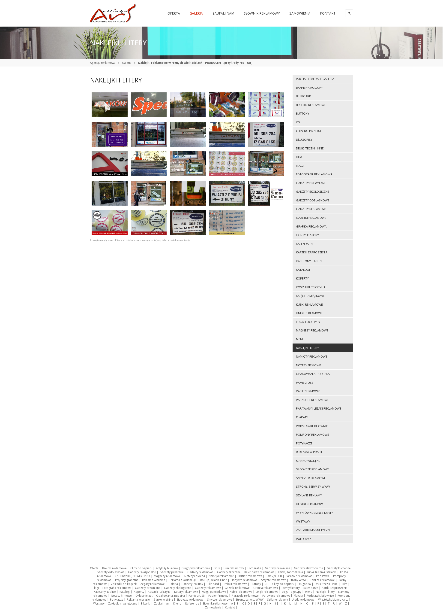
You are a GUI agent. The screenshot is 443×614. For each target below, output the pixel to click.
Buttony (256, 584)
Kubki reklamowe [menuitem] (309, 304)
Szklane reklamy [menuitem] (309, 495)
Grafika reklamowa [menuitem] (311, 226)
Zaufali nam (162, 603)
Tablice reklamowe (322, 580)
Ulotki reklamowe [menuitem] (310, 504)
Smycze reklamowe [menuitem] (311, 478)
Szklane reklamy (277, 600)
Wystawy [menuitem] (303, 521)
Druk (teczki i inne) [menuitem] (310, 148)
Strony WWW (298, 580)
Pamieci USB (197, 596)
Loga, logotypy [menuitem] (308, 322)
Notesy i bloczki (194, 576)
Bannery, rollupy (192, 584)
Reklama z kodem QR (183, 580)
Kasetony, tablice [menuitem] (309, 261)
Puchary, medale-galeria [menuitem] (315, 79)
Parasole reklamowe (299, 576)
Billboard (213, 584)
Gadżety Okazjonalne (142, 572)
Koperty (139, 592)
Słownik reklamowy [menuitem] (262, 13)
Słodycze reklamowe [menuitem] (312, 469)
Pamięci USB (274, 576)
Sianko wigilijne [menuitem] (308, 461)
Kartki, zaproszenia (290, 572)
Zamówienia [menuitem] (299, 13)
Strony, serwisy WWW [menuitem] (313, 486)
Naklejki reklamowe (221, 576)
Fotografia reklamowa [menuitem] (314, 174)
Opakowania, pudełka (170, 596)
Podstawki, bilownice (320, 596)
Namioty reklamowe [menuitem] (311, 356)
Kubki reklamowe (241, 592)
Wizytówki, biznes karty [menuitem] (314, 513)
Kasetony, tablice (105, 592)
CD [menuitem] (298, 122)
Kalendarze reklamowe (259, 572)
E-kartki (145, 603)
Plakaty (298, 596)
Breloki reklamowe (114, 568)
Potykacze (116, 600)
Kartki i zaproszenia (334, 588)
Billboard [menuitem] (303, 96)
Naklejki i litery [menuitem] (307, 348)
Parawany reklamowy (276, 596)
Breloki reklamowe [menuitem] (311, 105)
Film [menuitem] (299, 157)
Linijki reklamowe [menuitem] (309, 313)
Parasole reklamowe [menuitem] (312, 400)
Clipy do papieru (141, 568)
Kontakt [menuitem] (327, 13)
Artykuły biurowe (167, 568)
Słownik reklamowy (215, 603)
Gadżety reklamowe (200, 572)
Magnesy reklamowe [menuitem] (312, 330)
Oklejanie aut (144, 596)
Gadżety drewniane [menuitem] (311, 183)
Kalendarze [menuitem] (305, 244)
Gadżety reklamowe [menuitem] (311, 209)
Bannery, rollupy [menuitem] (309, 87)
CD (267, 584)
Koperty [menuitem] (302, 278)
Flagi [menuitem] (300, 166)
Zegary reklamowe (152, 584)
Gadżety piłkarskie (172, 572)
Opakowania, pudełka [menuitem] (313, 374)
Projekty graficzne (126, 580)
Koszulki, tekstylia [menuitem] (310, 287)
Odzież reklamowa (250, 576)
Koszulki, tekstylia (159, 592)
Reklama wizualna (153, 580)
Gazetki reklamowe (237, 588)
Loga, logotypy (291, 592)
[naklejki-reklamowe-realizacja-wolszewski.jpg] (227, 222)
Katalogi (125, 592)
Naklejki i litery (325, 592)
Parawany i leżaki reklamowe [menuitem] (318, 408)
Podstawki (322, 576)
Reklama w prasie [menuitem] (309, 452)
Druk (217, 568)
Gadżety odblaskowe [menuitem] (312, 200)
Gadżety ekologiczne (177, 588)
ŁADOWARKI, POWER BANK (132, 576)
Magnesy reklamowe (167, 576)
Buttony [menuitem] (302, 113)
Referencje (192, 603)
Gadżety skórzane (229, 572)
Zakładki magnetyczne (122, 603)
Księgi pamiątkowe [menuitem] (310, 296)
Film (344, 584)
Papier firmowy (218, 596)
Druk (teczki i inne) (326, 584)
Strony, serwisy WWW (249, 600)
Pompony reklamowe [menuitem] (312, 434)
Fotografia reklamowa (116, 588)
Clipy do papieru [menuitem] (308, 131)
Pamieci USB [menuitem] (305, 382)
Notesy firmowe (121, 596)
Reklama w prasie (138, 600)
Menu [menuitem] (300, 339)
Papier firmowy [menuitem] (308, 391)
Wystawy (99, 603)
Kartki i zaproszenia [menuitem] (311, 252)
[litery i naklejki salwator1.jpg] (149, 163)
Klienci (177, 603)
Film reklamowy (234, 568)
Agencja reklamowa (103, 63)
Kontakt (230, 607)
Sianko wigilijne (163, 600)
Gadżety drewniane (277, 568)
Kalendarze (310, 588)
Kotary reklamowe (186, 592)
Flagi (96, 588)
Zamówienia (213, 607)
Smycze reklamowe (273, 580)
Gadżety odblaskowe (110, 572)
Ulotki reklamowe (303, 600)
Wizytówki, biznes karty (333, 600)
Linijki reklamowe (267, 592)
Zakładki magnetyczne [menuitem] (313, 530)
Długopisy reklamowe (196, 568)
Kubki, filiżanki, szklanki (321, 572)
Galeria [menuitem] (196, 13)
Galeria (127, 63)
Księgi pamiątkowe (214, 592)
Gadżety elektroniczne (308, 568)
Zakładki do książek (124, 584)
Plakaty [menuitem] (302, 417)
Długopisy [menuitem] (304, 139)
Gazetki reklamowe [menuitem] (311, 218)
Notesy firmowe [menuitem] (308, 365)
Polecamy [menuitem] (303, 539)
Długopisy (304, 584)
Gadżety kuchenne (339, 568)
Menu (308, 592)
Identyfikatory (291, 588)
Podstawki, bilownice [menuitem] (312, 426)
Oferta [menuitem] (174, 13)
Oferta (94, 568)
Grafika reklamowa (265, 588)
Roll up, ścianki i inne (213, 580)
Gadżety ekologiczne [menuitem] (312, 191)
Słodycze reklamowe (244, 580)
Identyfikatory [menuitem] (307, 235)
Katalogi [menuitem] (303, 269)
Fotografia (254, 568)
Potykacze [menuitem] (304, 443)
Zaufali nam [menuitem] (223, 13)
